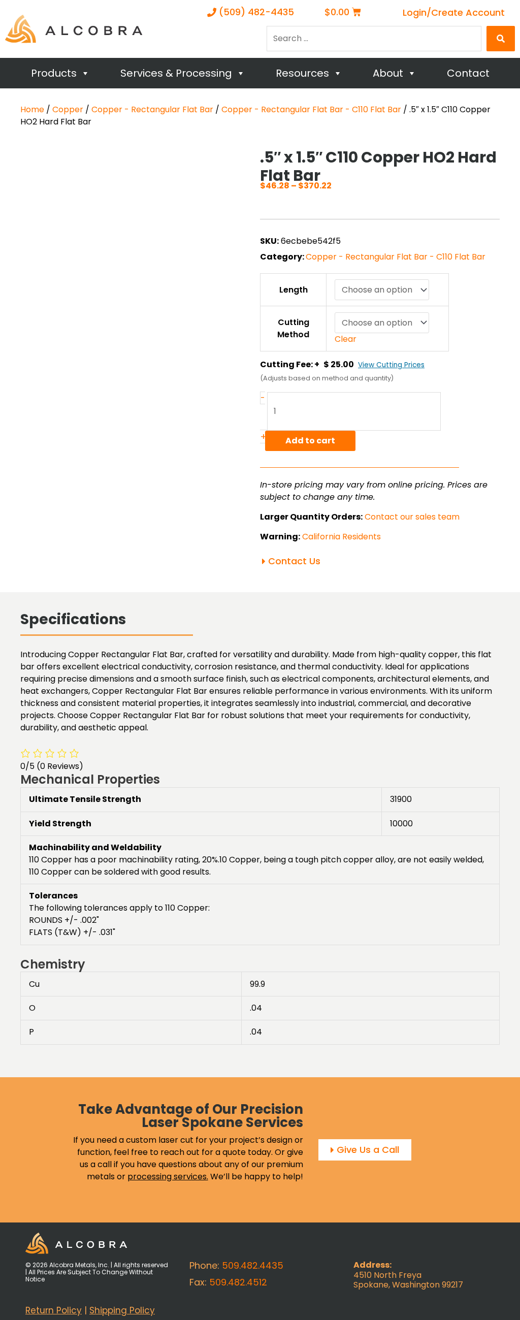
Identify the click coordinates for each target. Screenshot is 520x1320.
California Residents (341, 536)
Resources (302, 73)
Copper (67, 109)
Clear (345, 339)
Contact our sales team (412, 517)
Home (32, 109)
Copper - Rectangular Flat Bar (152, 109)
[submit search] (500, 38)
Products (54, 73)
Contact (468, 73)
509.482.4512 (238, 1282)
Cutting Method (293, 328)
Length (293, 290)
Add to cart (310, 440)
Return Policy (53, 1310)
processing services (167, 1176)
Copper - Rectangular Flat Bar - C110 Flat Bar (311, 109)
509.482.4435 (252, 1265)
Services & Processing (176, 73)
